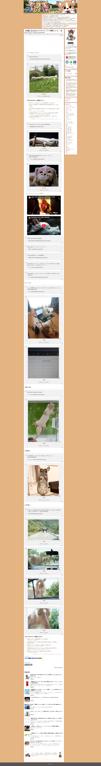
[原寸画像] (44, 94)
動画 (66, 125)
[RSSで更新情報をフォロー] (31, 665)
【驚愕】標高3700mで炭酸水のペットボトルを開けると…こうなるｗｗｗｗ (71, 80)
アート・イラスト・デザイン (70, 107)
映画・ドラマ (68, 138)
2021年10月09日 (40, 126)
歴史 (66, 141)
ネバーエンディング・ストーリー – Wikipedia (34, 193)
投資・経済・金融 (68, 137)
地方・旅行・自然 (68, 128)
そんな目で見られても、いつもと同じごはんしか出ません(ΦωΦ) (44, 697)
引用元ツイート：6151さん (44, 543)
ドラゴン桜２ (42, 114)
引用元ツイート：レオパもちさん (44, 445)
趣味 (66, 151)
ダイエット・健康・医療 (69, 113)
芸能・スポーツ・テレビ (69, 149)
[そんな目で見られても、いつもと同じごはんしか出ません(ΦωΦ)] (27, 699)
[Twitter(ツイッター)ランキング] (71, 58)
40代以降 (57, 667)
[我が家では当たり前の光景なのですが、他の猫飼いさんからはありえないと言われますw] (27, 676)
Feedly (71, 64)
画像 (62, 35)
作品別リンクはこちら (32, 117)
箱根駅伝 (61, 667)
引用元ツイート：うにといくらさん (44, 499)
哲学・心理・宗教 (68, 126)
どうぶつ (67, 117)
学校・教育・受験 (68, 129)
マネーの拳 (46, 114)
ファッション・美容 (69, 121)
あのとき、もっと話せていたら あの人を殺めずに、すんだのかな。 (42, 102)
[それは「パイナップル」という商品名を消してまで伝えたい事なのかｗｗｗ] (27, 713)
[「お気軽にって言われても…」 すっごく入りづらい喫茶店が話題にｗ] (27, 728)
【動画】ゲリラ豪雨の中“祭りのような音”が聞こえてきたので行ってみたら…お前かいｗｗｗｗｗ (71, 94)
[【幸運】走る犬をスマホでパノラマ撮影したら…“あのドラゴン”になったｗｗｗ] (33, 658)
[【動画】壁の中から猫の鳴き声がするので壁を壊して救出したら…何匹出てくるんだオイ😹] (27, 720)
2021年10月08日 (43, 459)
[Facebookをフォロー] (27, 665)
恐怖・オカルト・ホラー (69, 133)
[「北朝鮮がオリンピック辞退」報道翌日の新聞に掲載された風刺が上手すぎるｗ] (27, 735)
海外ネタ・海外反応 (69, 142)
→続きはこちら (67, 54)
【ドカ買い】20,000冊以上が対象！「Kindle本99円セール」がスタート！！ (43, 115)
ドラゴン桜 (38, 114)
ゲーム (67, 111)
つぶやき (67, 116)
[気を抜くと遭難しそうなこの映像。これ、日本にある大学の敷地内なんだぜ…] (27, 706)
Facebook (74, 64)
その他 (67, 112)
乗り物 (67, 124)
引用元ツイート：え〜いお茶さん (44, 342)
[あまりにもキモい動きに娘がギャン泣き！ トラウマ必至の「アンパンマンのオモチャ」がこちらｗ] (27, 743)
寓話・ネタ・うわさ (69, 130)
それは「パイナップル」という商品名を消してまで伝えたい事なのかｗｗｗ (46, 711)
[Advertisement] (32, 21)
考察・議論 (67, 147)
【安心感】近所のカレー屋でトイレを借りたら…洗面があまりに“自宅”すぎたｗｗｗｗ (71, 87)
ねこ (66, 120)
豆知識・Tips (68, 150)
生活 (66, 145)
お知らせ (67, 108)
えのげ (52, 764)
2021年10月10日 (41, 291)
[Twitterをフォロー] (25, 665)
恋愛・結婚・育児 (68, 132)
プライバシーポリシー (75, 68)
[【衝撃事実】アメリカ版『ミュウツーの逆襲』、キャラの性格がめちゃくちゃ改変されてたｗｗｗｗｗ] (27, 691)
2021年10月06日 (41, 394)
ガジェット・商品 (68, 109)
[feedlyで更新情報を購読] (29, 665)
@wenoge (71, 42)
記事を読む (32, 687)
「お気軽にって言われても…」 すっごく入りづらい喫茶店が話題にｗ (45, 726)
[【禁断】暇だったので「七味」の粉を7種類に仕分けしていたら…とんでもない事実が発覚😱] (27, 683)
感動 (66, 134)
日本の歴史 (28, 643)
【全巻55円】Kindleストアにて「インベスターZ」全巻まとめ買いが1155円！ (44, 112)
